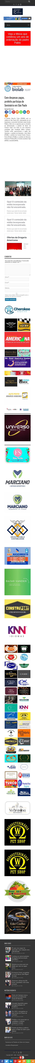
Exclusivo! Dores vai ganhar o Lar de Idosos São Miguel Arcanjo (20, 974)
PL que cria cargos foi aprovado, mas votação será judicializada (20, 949)
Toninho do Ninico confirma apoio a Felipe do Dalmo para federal (21, 1029)
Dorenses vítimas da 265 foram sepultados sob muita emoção (20, 982)
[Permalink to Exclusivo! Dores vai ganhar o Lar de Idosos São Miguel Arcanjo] (8, 977)
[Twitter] (10, 112)
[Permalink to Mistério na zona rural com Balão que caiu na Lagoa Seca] (8, 969)
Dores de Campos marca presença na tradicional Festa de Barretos (19, 996)
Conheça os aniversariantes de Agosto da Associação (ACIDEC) (20, 957)
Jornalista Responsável (11, 1045)
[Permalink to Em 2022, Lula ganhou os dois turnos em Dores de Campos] (8, 1016)
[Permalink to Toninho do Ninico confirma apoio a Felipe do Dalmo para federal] (8, 1032)
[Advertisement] (17, 65)
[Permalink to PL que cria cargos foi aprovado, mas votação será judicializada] (8, 952)
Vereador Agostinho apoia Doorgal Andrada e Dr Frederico (19, 1005)
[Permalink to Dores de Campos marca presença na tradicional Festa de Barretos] (8, 999)
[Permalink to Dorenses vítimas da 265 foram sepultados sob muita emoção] (8, 985)
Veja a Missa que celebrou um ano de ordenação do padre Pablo (17, 38)
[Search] (29, 1)
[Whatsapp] (20, 112)
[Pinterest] (13, 112)
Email (6, 282)
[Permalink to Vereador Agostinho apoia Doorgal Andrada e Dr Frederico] (8, 1007)
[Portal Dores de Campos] (17, 13)
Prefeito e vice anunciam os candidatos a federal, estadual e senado (20, 1021)
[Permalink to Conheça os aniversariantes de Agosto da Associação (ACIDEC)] (8, 960)
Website (7, 288)
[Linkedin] (24, 112)
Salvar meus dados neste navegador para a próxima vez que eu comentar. (16, 295)
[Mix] (17, 112)
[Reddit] (28, 112)
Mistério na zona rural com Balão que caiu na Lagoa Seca (20, 966)
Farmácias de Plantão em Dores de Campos (17, 1042)
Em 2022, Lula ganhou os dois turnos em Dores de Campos (19, 1013)
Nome (6, 277)
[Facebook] (6, 112)
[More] (6, 115)
